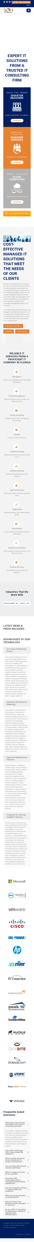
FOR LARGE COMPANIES (13, 326)
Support (28, 5)
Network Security (17, 490)
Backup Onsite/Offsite (17, 548)
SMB (17, 603)
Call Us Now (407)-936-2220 (18, 214)
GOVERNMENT (11, 603)
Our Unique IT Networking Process (16, 650)
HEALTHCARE (6, 603)
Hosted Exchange (17, 452)
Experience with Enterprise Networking (17, 703)
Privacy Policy (19, 1234)
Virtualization (17, 529)
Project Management (17, 396)
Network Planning (17, 471)
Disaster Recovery (17, 567)
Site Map (27, 1234)
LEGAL (27, 603)
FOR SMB (8, 331)
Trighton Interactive (10, 1227)
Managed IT (17, 377)
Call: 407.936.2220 (22, 2)
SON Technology (18, 1223)
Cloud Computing (17, 415)
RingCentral (17, 509)
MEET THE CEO (22, 331)
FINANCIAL (22, 603)
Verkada (17, 434)
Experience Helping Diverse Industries (17, 758)
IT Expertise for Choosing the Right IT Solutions (16, 816)
